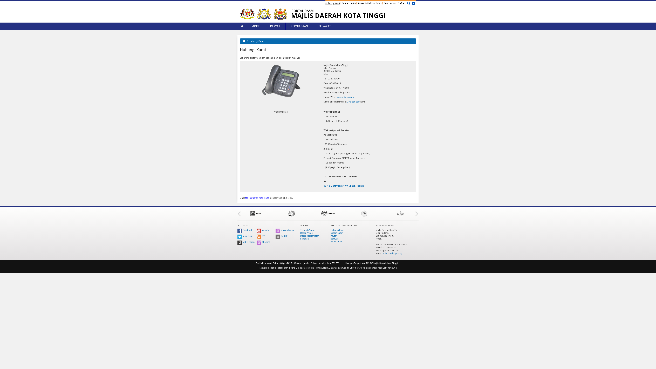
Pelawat (324, 26)
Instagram (247, 236)
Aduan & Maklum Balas (370, 3)
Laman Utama (241, 26)
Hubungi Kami (332, 3)
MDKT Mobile (249, 242)
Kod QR (284, 236)
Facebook (247, 230)
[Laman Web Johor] (292, 213)
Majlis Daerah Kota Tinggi (257, 197)
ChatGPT (266, 242)
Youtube (266, 230)
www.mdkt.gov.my (345, 97)
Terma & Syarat (307, 230)
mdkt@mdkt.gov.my (392, 253)
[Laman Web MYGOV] (328, 213)
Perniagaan (299, 26)
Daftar (401, 3)
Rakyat (275, 26)
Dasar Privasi (306, 232)
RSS (263, 236)
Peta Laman (390, 3)
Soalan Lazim (349, 3)
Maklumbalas (287, 230)
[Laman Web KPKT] (255, 213)
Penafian (304, 238)
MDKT (255, 26)
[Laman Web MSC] (400, 213)
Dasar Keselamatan (309, 235)
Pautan (334, 235)
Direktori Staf (353, 101)
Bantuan (335, 238)
